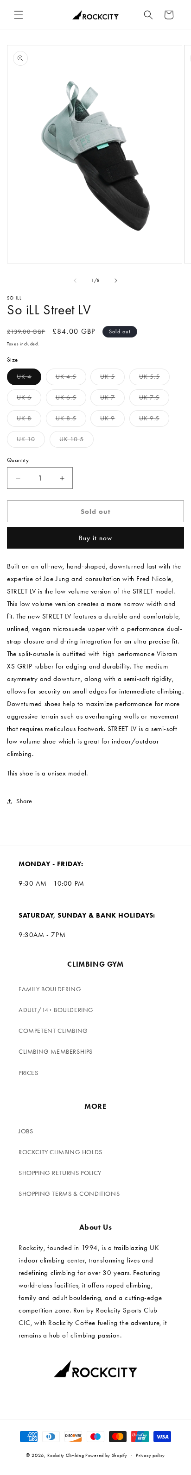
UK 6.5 (71, 399)
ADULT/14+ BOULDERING (56, 1010)
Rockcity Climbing (65, 1455)
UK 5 (112, 378)
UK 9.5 (154, 420)
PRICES (28, 1073)
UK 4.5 (71, 378)
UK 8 (29, 420)
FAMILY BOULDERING (50, 989)
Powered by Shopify (106, 1455)
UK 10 (31, 441)
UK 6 (29, 399)
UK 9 (112, 420)
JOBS (26, 1131)
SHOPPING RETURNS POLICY (60, 1173)
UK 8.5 (71, 420)
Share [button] (24, 801)
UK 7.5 (154, 399)
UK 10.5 (76, 441)
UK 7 (112, 399)
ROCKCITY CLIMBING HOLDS (60, 1152)
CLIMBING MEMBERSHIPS (56, 1052)
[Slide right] (116, 280)
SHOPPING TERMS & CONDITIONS (69, 1194)
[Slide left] (75, 280)
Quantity (18, 459)
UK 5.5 (154, 378)
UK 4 (29, 378)
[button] (18, 15)
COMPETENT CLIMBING (53, 1031)
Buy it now (95, 538)
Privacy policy (150, 1455)
